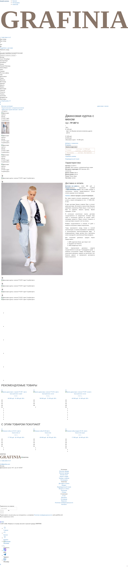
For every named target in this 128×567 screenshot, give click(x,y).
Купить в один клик (71, 147)
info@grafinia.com (5, 464)
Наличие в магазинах (71, 186)
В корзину (68, 145)
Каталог (15, 1)
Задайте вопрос (4, 1)
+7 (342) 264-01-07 (5, 37)
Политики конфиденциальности (43, 515)
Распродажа (16, 2)
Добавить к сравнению (71, 143)
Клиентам (15, 4)
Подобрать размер (70, 156)
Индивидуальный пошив (72, 159)
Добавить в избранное (73, 189)
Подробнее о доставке (6, 48)
